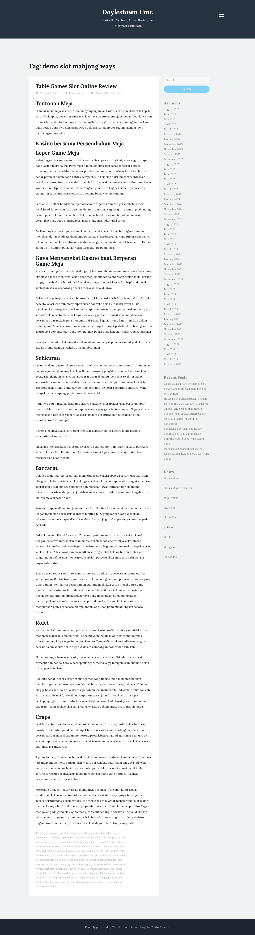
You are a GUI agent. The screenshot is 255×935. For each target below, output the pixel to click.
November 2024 (173, 209)
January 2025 (172, 199)
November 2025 (173, 149)
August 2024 (171, 224)
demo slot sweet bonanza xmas (95, 859)
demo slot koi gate (114, 850)
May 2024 (169, 239)
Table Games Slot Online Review (76, 86)
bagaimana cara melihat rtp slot (52, 837)
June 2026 (170, 114)
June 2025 (170, 174)
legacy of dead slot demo (81, 868)
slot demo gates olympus (84, 873)
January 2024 (172, 259)
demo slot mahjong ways (70, 855)
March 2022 (171, 359)
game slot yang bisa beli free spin (72, 864)
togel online (171, 498)
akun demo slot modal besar (79, 833)
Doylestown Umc (127, 12)
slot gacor (170, 547)
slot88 (167, 537)
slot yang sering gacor (86, 877)
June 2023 (170, 294)
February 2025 (173, 194)
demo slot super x (68, 859)
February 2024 (172, 254)
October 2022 (172, 334)
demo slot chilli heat (91, 846)
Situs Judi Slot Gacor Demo (110, 93)
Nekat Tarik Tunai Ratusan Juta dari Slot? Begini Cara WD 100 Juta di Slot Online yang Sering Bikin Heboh (186, 403)
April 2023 (170, 304)
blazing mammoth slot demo (85, 837)
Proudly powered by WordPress (106, 927)
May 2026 (169, 119)
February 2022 (172, 364)
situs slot (169, 507)
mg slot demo (102, 868)
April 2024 (170, 244)
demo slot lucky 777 (46, 855)
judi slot (169, 527)
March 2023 (171, 309)
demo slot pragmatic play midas (101, 855)
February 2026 (172, 134)
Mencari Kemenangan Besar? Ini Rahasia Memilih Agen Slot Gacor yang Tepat (186, 453)
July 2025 (169, 169)
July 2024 (169, 229)
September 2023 (173, 279)
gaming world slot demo (104, 864)
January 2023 (172, 319)
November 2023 (173, 269)
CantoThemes (160, 927)
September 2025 (173, 159)
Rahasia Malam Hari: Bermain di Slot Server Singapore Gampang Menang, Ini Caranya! (185, 388)
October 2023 (172, 274)
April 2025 (170, 184)
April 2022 (170, 354)
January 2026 (172, 139)
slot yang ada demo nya (60, 877)
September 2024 (173, 219)
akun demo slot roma (106, 833)
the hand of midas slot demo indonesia (86, 882)
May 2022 (169, 349)
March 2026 (171, 129)
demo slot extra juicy (114, 846)
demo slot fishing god (66, 850)
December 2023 (173, 264)
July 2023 (169, 289)
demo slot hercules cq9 (91, 850)
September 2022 (173, 339)
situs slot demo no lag (58, 873)
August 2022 (171, 344)
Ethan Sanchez (77, 93)
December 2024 (173, 204)
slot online (170, 517)
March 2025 (171, 189)
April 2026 (170, 124)
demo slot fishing (45, 850)
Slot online (170, 557)
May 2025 (169, 179)
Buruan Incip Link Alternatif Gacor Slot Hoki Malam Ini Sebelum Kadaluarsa (185, 418)
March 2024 (171, 249)
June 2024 (170, 234)
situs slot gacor (173, 478)
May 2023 (169, 299)
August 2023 (171, 284)
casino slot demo (106, 842)
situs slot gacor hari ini (178, 488)
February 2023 (172, 314)
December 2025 (173, 144)
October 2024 (172, 214)
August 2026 (171, 109)
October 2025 (172, 154)
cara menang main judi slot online (78, 842)
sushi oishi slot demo (54, 882)
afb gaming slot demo (51, 833)
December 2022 (173, 324)
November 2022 (173, 329)
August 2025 (171, 164)
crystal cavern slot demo (67, 846)
